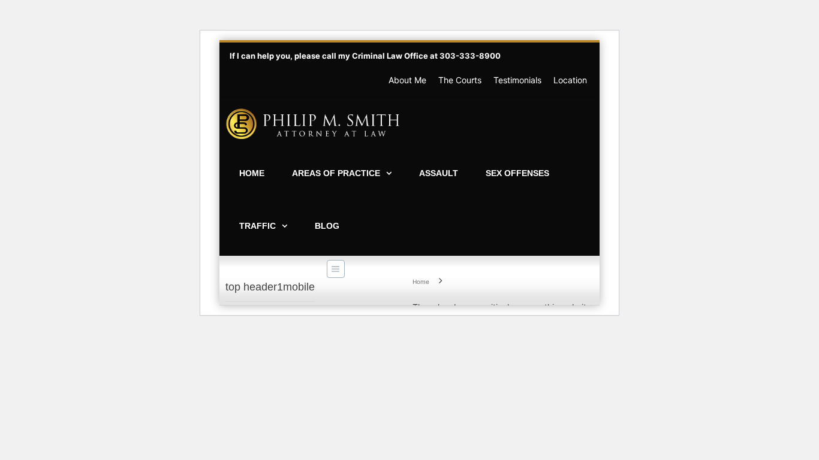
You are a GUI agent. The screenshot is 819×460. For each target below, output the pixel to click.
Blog (327, 226)
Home (251, 173)
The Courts (459, 80)
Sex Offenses (517, 173)
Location (570, 80)
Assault (438, 173)
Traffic (257, 226)
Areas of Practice (336, 173)
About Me (407, 80)
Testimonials (517, 80)
